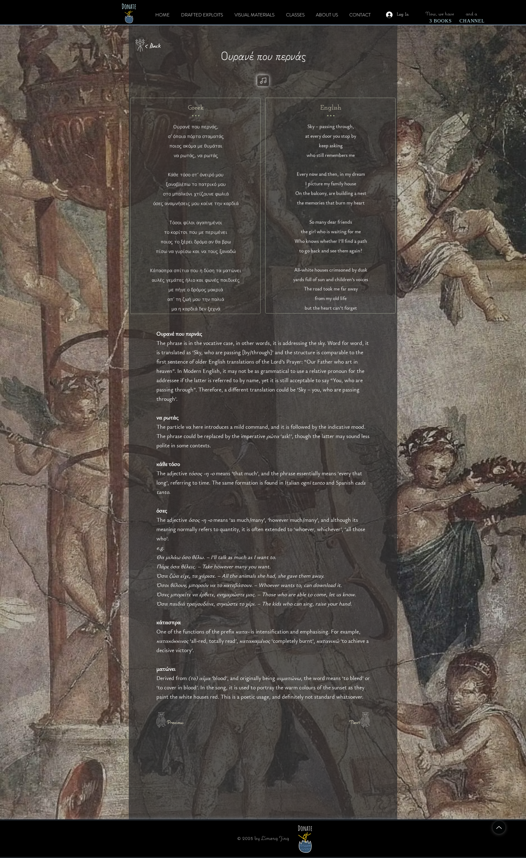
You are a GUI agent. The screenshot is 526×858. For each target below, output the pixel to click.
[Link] (263, 80)
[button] (440, 20)
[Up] (499, 827)
